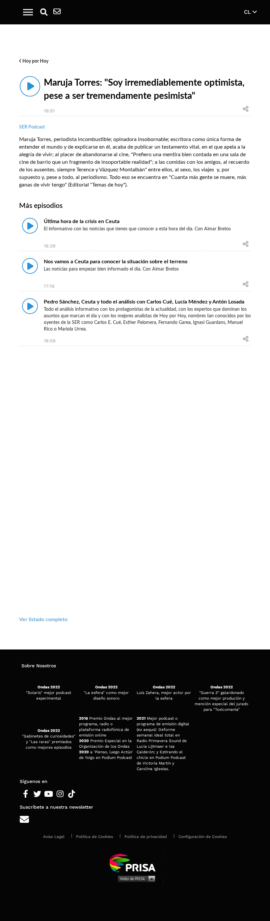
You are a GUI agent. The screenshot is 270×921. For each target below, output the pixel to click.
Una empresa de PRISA (135, 862)
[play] (30, 86)
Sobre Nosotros (38, 665)
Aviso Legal (54, 836)
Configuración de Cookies (202, 836)
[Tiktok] (71, 794)
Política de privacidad (145, 836)
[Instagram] (60, 794)
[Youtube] (48, 794)
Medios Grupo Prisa (135, 878)
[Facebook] (25, 794)
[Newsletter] (57, 12)
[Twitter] (37, 794)
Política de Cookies (94, 836)
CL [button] (248, 12)
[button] (28, 12)
